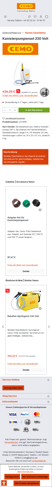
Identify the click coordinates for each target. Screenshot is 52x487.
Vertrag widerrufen (13, 388)
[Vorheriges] (3, 327)
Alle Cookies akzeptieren (27, 483)
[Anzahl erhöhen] (15, 110)
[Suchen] (29, 16)
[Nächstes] (49, 327)
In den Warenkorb (34, 110)
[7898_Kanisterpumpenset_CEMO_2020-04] (26, 73)
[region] (26, 73)
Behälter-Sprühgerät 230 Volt (23, 316)
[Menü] (5, 16)
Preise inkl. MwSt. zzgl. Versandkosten (20, 95)
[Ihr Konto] (41, 16)
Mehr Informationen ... (26, 472)
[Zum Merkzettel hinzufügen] (40, 210)
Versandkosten (11, 442)
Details (26, 271)
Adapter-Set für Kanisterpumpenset (17, 218)
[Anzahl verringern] (4, 110)
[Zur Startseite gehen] (26, 7)
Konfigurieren (12, 476)
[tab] (25, 157)
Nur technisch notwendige (35, 476)
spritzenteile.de (39, 461)
